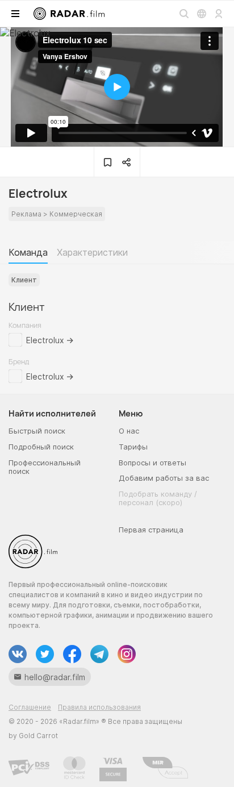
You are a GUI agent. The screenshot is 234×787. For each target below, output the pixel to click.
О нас (129, 430)
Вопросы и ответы (152, 462)
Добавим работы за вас (164, 477)
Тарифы (133, 446)
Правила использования (99, 707)
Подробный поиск (41, 446)
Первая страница (151, 529)
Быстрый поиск (37, 430)
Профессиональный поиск (45, 467)
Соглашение (30, 707)
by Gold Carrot (33, 735)
